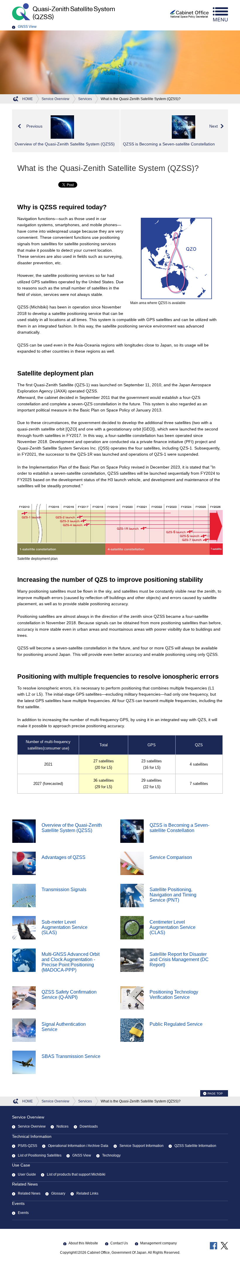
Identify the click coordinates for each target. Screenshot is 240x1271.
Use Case (21, 1165)
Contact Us (119, 1243)
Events (18, 1203)
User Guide (27, 1174)
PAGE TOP (215, 1093)
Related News (25, 1184)
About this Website (83, 1243)
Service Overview (28, 1117)
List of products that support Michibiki (76, 1174)
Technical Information (32, 1136)
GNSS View (27, 27)
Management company (158, 1243)
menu (220, 14)
